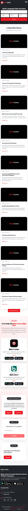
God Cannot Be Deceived (8, 235)
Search (14, 19)
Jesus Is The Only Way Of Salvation (11, 83)
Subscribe (14, 435)
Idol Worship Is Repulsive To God (10, 206)
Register (9, 412)
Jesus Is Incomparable (8, 52)
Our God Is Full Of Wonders (9, 143)
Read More (4, 60)
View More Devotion (14, 310)
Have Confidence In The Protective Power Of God (13, 265)
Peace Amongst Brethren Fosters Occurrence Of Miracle (11, 174)
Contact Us (18, 412)
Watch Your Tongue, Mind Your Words (12, 296)
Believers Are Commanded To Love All (12, 114)
